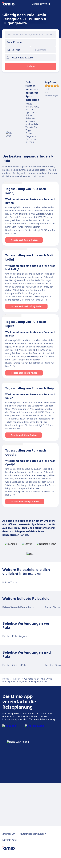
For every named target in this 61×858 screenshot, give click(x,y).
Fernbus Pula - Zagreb (14, 636)
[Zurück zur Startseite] (8, 4)
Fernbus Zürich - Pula (14, 665)
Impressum (8, 833)
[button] (17, 49)
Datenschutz (9, 839)
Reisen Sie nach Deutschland (18, 607)
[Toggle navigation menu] (57, 4)
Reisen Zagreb (10, 582)
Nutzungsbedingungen (33, 833)
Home (5, 678)
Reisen (16, 678)
